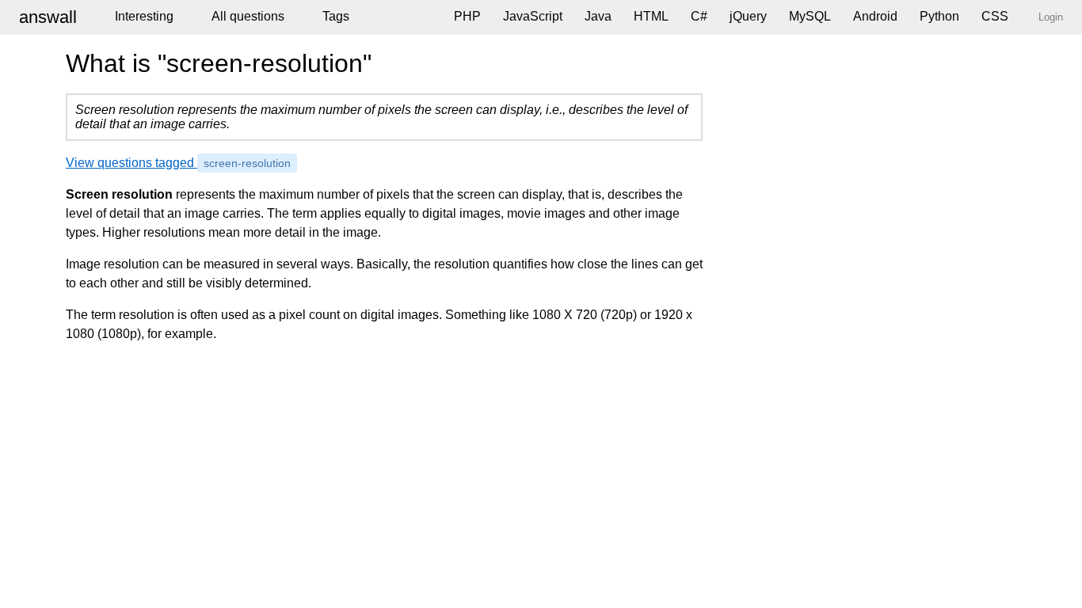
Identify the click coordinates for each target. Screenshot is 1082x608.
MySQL (810, 16)
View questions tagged (178, 162)
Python (939, 16)
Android (875, 16)
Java (598, 16)
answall (48, 17)
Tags (335, 16)
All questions (247, 16)
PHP (467, 16)
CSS (994, 16)
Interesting (144, 16)
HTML (651, 16)
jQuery (748, 16)
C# (699, 16)
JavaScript (532, 16)
